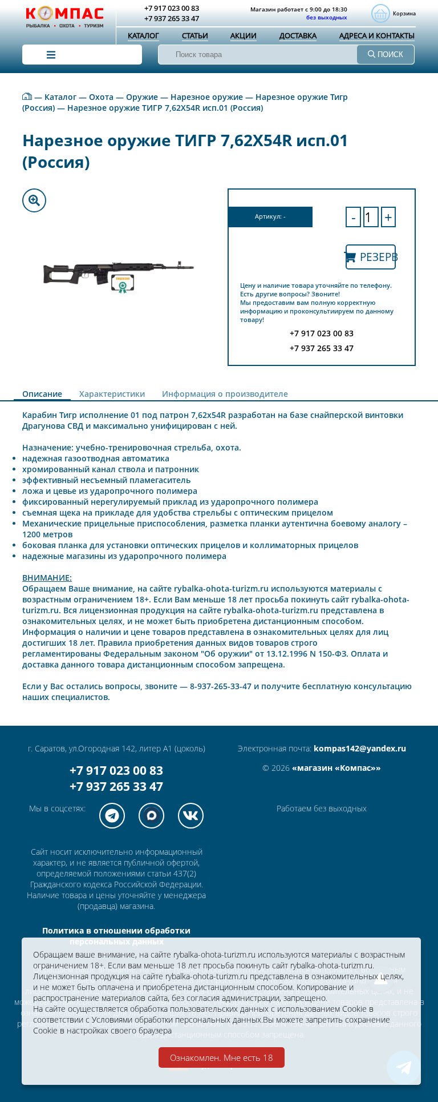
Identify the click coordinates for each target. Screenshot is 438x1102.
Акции (243, 35)
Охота (101, 96)
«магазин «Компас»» (336, 767)
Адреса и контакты (377, 35)
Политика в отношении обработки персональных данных (116, 936)
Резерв (378, 257)
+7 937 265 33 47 (116, 786)
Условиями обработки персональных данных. (177, 1019)
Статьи (195, 35)
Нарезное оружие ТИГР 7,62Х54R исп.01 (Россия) (165, 107)
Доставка (298, 35)
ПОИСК (389, 54)
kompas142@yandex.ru (360, 748)
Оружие (142, 96)
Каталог (143, 35)
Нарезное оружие (207, 96)
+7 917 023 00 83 (116, 770)
